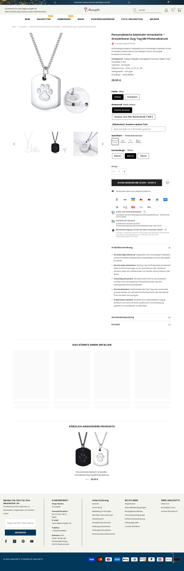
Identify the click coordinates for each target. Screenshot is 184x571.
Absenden (20, 532)
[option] (92, 2)
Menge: (115, 166)
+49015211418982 (59, 531)
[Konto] (166, 10)
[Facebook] (6, 541)
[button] (14, 144)
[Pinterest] (23, 541)
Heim (14, 27)
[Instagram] (14, 541)
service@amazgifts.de (61, 523)
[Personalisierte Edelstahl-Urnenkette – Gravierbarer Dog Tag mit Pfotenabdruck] (92, 450)
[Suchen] (147, 10)
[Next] (129, 2)
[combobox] (150, 10)
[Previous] (55, 2)
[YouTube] (31, 541)
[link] (167, 182)
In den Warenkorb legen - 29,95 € (137, 182)
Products (23, 27)
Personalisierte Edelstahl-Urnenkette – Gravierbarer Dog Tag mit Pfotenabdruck (92, 473)
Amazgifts (125, 65)
